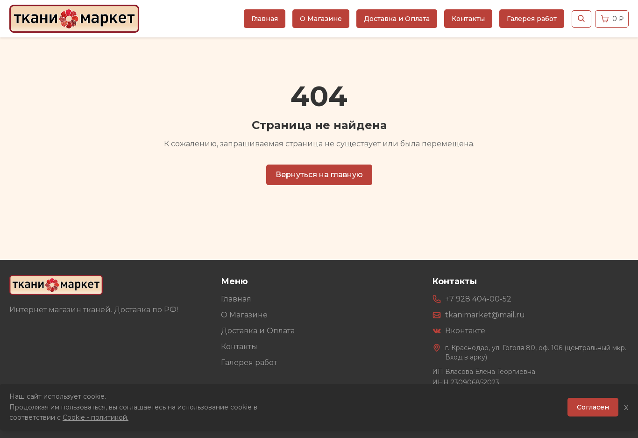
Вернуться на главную (319, 174)
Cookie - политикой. (95, 417)
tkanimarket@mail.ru (485, 314)
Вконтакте (465, 330)
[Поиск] (581, 19)
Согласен (593, 407)
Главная (264, 18)
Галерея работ (532, 18)
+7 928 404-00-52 (478, 298)
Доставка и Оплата (397, 18)
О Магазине (321, 18)
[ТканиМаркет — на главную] (56, 285)
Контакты (468, 18)
